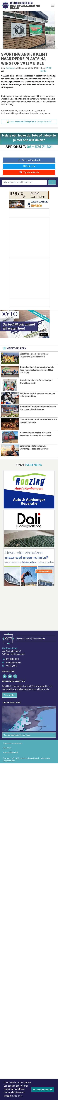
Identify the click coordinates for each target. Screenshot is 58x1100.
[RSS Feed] (15, 676)
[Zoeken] (52, 182)
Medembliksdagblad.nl (21, 3)
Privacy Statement (10, 752)
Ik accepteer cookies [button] (42, 1089)
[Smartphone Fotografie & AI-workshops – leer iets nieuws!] (10, 450)
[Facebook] (4, 676)
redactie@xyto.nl (13, 662)
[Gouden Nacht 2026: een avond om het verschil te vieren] (10, 424)
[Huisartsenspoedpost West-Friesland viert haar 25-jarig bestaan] (10, 411)
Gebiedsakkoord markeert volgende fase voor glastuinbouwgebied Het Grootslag (37, 370)
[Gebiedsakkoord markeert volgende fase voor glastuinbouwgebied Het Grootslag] (10, 372)
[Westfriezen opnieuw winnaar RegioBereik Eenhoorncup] (10, 358)
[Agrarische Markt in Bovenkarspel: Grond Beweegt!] (10, 385)
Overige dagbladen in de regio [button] (16, 735)
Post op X (30, 166)
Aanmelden (9, 695)
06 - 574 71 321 (40, 147)
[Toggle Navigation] (52, 5)
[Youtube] (10, 676)
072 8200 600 (12, 659)
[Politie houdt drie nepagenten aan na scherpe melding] (10, 398)
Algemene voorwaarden (12, 743)
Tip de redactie (31, 172)
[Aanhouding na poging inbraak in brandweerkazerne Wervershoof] (10, 437)
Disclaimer (7, 748)
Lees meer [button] (17, 1096)
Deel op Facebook (31, 160)
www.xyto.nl (11, 666)
